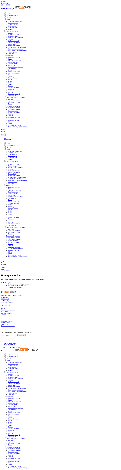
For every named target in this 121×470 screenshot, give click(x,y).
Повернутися (12, 284)
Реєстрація (7, 139)
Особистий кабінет (6, 321)
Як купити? (4, 311)
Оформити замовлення (8, 326)
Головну (10, 287)
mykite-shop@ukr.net (7, 302)
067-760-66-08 (6, 5)
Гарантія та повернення (8, 310)
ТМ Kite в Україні (17, 295)
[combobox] (9, 133)
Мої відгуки (4, 324)
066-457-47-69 (6, 3)
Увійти (6, 138)
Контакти (3, 314)
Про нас (3, 308)
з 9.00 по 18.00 (5, 300)
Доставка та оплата (6, 313)
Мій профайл (18, 287)
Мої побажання (5, 322)
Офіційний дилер (6, 295)
